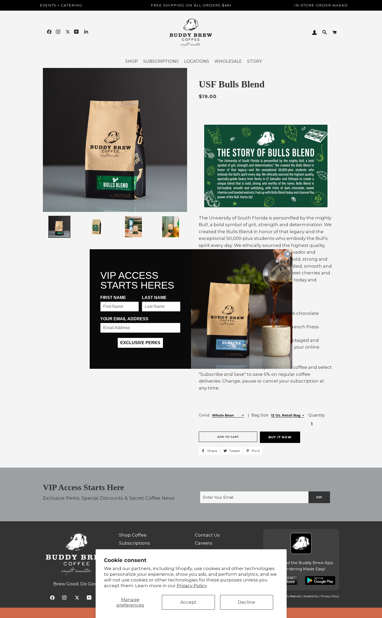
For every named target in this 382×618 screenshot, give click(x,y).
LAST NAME (154, 297)
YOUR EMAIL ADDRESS (124, 319)
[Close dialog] (287, 253)
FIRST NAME (113, 297)
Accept (188, 602)
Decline (246, 602)
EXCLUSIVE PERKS (140, 343)
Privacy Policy (192, 585)
